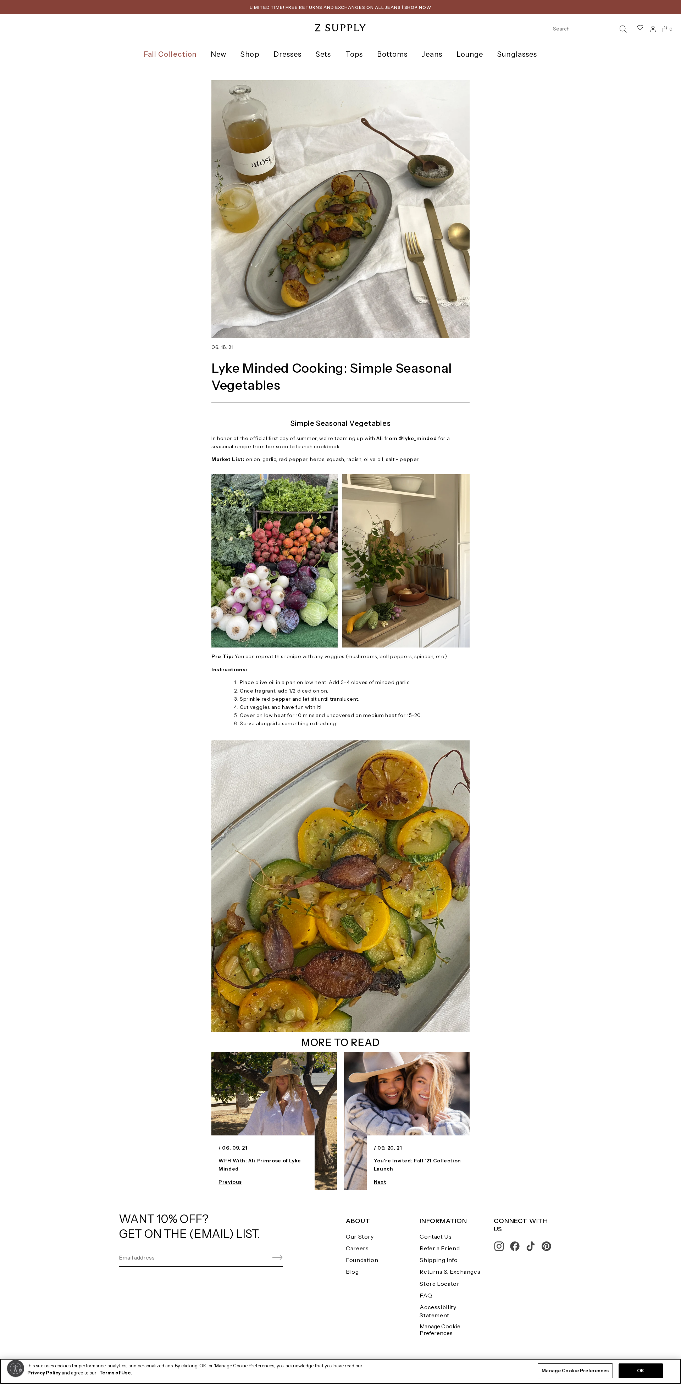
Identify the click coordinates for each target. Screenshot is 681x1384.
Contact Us (436, 1236)
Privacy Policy (44, 1372)
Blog (352, 1271)
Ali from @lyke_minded (406, 438)
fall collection (170, 54)
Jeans (432, 54)
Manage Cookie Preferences (440, 1329)
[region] (340, 1371)
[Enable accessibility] (15, 1368)
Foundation (362, 1259)
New (218, 54)
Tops (354, 54)
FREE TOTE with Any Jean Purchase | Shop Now (340, 7)
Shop (249, 54)
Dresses (287, 54)
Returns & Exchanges (450, 1271)
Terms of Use (115, 1372)
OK (640, 1370)
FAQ (426, 1295)
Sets (323, 54)
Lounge (469, 54)
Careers (357, 1248)
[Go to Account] (653, 29)
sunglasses (517, 54)
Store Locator (439, 1283)
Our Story (360, 1236)
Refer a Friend (440, 1248)
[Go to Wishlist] (640, 29)
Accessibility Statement (438, 1311)
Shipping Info (439, 1259)
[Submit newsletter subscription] (260, 1258)
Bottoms (392, 54)
